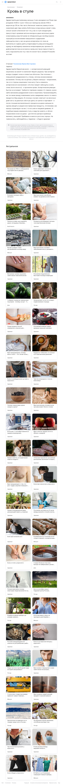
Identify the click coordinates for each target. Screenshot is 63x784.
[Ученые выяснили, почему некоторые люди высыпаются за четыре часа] (18, 583)
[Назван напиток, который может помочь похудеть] (18, 452)
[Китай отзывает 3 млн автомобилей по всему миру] (18, 242)
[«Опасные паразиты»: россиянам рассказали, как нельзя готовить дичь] (44, 452)
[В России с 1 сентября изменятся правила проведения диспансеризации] (18, 426)
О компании (8, 782)
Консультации (11, 7)
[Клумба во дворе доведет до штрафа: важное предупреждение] (18, 610)
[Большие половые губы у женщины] (18, 189)
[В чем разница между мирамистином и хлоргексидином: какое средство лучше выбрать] (44, 741)
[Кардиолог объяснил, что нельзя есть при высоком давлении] (44, 347)
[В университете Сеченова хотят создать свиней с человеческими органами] (44, 531)
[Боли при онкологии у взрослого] (44, 478)
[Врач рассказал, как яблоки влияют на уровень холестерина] (44, 189)
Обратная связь (53, 782)
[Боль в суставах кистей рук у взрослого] (44, 636)
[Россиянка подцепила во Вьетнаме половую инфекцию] (44, 268)
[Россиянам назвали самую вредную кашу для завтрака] (44, 321)
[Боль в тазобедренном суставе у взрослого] (18, 373)
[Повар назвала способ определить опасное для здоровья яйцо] (18, 321)
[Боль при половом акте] (18, 531)
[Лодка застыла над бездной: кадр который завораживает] (18, 662)
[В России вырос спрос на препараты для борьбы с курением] (44, 610)
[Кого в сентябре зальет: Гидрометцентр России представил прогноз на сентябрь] (44, 583)
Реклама (14, 782)
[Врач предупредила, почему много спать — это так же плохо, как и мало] (18, 347)
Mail (3, 782)
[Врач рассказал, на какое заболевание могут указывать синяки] (44, 242)
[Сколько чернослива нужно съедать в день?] (18, 399)
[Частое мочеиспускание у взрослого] (18, 741)
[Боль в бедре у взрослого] (18, 767)
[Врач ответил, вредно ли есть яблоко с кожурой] (44, 426)
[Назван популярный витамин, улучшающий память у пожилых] (18, 504)
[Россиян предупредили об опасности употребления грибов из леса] (18, 636)
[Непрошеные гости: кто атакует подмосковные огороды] (44, 294)
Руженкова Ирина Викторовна (24, 64)
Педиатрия (20, 7)
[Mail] (6, 2)
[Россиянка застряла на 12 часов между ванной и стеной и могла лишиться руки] (44, 504)
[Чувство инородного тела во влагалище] (44, 373)
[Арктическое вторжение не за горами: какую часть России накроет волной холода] (18, 715)
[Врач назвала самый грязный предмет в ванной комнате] (44, 688)
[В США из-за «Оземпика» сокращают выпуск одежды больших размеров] (44, 767)
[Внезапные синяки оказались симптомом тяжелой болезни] (18, 268)
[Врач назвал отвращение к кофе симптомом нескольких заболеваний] (44, 662)
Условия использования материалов (39, 782)
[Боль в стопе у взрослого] (18, 557)
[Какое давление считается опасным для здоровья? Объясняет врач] (44, 163)
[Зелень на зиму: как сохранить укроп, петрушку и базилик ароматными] (18, 215)
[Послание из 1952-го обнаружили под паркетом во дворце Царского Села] (18, 163)
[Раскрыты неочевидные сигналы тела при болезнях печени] (44, 215)
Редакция (26, 782)
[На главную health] (11, 2)
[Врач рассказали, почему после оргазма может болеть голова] (44, 399)
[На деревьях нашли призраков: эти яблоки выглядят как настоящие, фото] (44, 715)
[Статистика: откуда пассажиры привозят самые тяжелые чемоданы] (18, 688)
